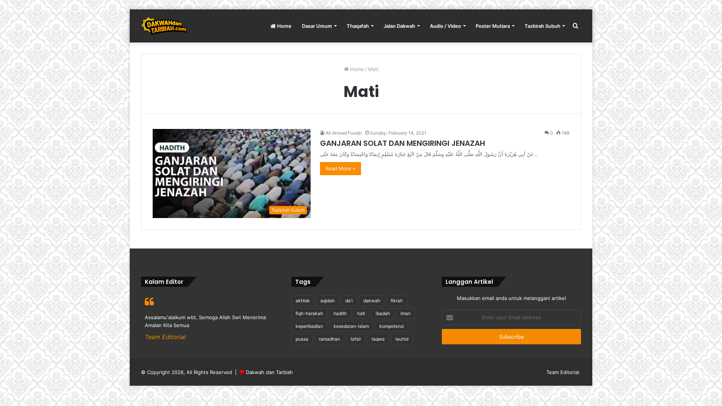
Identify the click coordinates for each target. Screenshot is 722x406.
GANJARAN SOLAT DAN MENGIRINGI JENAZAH (402, 143)
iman (405, 313)
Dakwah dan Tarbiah (269, 372)
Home (283, 26)
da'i (349, 300)
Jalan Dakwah (399, 26)
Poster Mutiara (493, 26)
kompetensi (391, 326)
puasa (302, 339)
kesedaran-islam (351, 326)
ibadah (383, 313)
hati (361, 313)
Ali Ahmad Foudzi (344, 133)
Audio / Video (445, 26)
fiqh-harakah (309, 313)
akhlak (303, 300)
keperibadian (309, 326)
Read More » (340, 168)
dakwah (371, 300)
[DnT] (164, 26)
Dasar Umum (317, 26)
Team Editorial (562, 372)
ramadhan (329, 339)
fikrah (397, 300)
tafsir (355, 339)
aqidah (327, 300)
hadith (340, 313)
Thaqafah (358, 26)
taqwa (378, 339)
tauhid (401, 339)
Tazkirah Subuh (542, 26)
